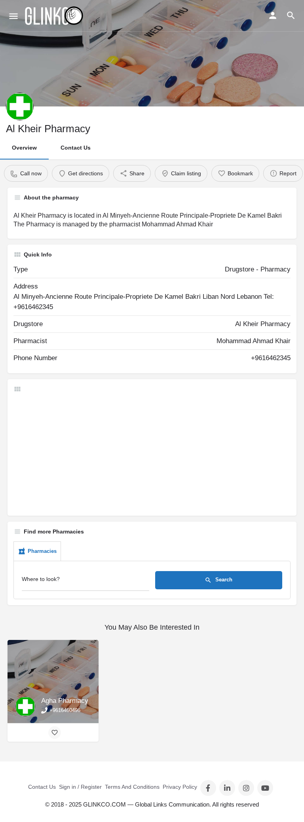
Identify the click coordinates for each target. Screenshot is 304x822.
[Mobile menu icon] (13, 16)
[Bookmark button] (54, 732)
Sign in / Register (80, 787)
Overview (24, 147)
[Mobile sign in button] (273, 15)
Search (223, 580)
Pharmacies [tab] (42, 551)
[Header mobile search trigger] (291, 15)
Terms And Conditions (132, 787)
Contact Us (76, 147)
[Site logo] (54, 16)
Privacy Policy (180, 787)
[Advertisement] (152, 454)
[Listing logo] (20, 106)
